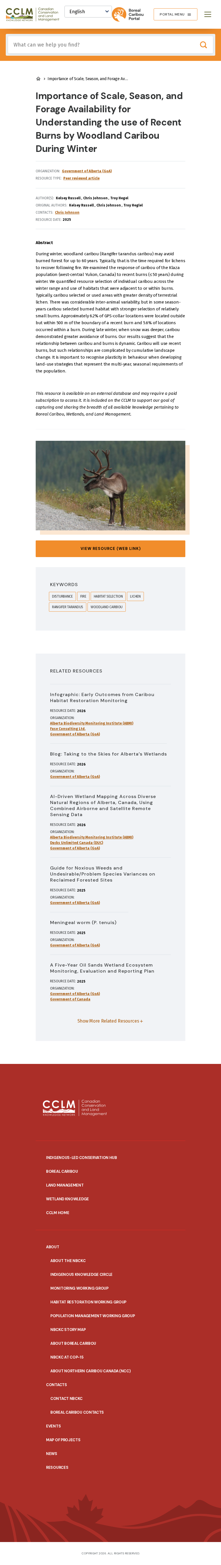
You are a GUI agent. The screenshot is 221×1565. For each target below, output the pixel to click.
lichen (135, 596)
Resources (57, 1467)
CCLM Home (57, 1212)
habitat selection (108, 596)
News (51, 1453)
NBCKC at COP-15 (66, 1357)
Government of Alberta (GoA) (87, 171)
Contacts (56, 1384)
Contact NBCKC (66, 1398)
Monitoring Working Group (79, 1288)
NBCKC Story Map (68, 1329)
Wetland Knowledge (67, 1199)
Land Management (65, 1185)
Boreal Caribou (62, 1171)
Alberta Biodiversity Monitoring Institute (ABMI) (91, 723)
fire (83, 596)
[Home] (35, 14)
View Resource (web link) (111, 548)
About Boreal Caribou (73, 1343)
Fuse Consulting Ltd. (67, 729)
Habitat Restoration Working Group (88, 1302)
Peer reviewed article (81, 178)
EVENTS (53, 1426)
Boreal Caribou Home (38, 78)
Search (203, 44)
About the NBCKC (68, 1260)
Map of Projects (63, 1440)
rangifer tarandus (67, 607)
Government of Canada (70, 999)
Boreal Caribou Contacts (77, 1412)
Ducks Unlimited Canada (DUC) (76, 843)
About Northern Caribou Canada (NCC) (90, 1371)
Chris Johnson (67, 212)
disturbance (62, 596)
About (52, 1247)
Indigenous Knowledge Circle (81, 1274)
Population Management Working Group (92, 1315)
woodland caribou (107, 607)
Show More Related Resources (108, 1021)
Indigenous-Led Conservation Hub (81, 1157)
